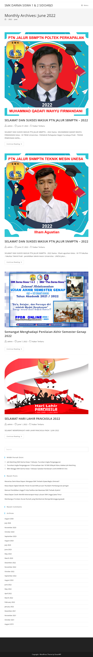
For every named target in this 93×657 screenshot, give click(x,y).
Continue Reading (15, 144)
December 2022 (10, 563)
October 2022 (9, 571)
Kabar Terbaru (39, 126)
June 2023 (8, 549)
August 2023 (9, 541)
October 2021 (9, 620)
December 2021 (10, 611)
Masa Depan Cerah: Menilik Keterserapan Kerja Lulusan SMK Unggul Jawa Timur (33, 494)
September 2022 (10, 576)
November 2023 (10, 527)
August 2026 (9, 519)
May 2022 (8, 589)
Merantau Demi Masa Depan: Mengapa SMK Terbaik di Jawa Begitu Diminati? (32, 481)
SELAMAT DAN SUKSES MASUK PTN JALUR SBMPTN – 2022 (46, 120)
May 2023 (8, 554)
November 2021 (10, 615)
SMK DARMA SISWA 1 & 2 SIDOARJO (29, 5)
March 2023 (9, 558)
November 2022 (10, 567)
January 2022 (9, 607)
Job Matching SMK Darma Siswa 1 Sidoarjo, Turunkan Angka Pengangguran (34, 462)
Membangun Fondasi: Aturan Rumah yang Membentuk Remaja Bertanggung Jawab (34, 499)
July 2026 (8, 523)
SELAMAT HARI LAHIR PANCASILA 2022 (32, 419)
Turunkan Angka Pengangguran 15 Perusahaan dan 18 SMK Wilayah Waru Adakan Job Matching (41, 465)
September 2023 (10, 536)
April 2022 (8, 593)
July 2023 (8, 545)
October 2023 (9, 532)
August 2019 (9, 624)
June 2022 (8, 585)
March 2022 (9, 598)
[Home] (5, 19)
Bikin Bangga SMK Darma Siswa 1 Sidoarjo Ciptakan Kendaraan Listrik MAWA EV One (37, 469)
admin (10, 126)
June (15, 19)
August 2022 (9, 580)
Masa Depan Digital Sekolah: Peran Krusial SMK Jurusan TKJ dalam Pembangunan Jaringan (37, 486)
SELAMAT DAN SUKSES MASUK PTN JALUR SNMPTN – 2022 (46, 241)
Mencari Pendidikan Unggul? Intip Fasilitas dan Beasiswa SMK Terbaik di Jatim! (32, 490)
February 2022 (10, 602)
